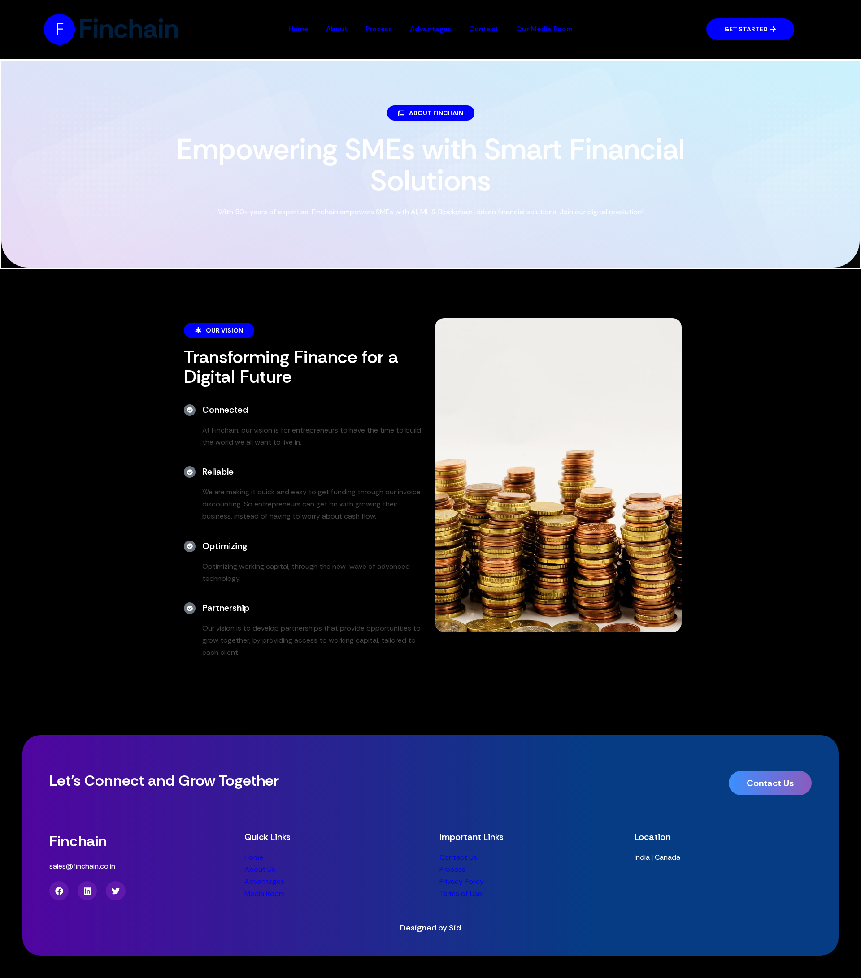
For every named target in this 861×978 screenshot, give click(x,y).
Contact (483, 29)
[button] (430, 113)
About (337, 29)
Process (378, 29)
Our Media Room (544, 29)
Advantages (430, 29)
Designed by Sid (430, 927)
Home (298, 29)
